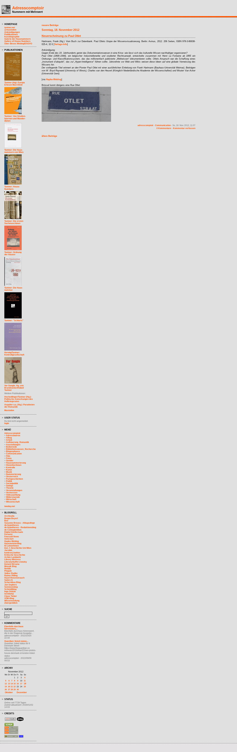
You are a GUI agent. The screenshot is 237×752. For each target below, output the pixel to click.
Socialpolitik (12, 483)
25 (25, 687)
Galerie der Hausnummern (17, 39)
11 (25, 681)
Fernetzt (8, 534)
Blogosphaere (13, 451)
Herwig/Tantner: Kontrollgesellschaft (14, 353)
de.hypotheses (11, 525)
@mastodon (10, 30)
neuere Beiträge (50, 25)
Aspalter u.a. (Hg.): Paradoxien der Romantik (19, 405)
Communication (14, 453)
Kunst (9, 470)
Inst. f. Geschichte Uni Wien (17, 548)
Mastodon (9, 410)
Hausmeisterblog (12, 543)
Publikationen (11, 34)
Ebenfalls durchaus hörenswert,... (13, 627)
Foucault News (11, 536)
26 (6, 689)
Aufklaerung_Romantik (17, 442)
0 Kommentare (163, 128)
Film (8, 456)
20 (9, 687)
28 (12, 689)
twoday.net (9, 506)
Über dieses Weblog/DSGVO (18, 43)
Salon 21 (8, 580)
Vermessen (11, 492)
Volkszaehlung (13, 495)
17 (21, 684)
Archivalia (9, 516)
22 (15, 687)
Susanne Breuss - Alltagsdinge (19, 523)
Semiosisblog (11, 587)
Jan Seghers (10, 585)
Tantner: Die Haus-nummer (13, 289)
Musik (9, 472)
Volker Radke (11, 573)
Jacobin (8, 550)
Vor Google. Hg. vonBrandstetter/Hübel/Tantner (14, 387)
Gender (9, 460)
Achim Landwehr (12, 557)
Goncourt (9, 539)
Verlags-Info (60, 44)
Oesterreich (12, 476)
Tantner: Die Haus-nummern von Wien (13, 151)
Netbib (7, 568)
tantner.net (9, 27)
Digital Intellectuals (13, 532)
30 (18, 689)
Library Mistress (12, 559)
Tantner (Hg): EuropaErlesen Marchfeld (14, 83)
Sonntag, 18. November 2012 (60, 29)
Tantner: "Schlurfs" (13, 320)
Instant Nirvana (11, 564)
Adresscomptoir (28, 8)
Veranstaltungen (14, 490)
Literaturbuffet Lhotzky (15, 562)
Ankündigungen (12, 32)
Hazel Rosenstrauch (14, 578)
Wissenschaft (13, 502)
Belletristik (11, 447)
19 (6, 687)
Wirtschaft (11, 499)
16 (18, 684)
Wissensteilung (11, 600)
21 (12, 687)
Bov (6, 520)
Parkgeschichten (14, 479)
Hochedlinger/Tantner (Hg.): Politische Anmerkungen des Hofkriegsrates (18, 399)
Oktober (9, 692)
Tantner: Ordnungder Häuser (13, 253)
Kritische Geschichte (14, 555)
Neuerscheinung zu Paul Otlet (61, 35)
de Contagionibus (13, 530)
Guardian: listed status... (16, 641)
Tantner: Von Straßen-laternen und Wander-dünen (15, 118)
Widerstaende (13, 497)
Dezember (22, 692)
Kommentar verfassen (184, 128)
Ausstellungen (13, 444)
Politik (9, 481)
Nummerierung (13, 474)
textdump (9, 594)
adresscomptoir (145, 125)
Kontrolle (10, 467)
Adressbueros (13, 435)
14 (12, 684)
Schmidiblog (10, 589)
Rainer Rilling (11, 575)
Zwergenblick (11, 603)
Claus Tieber (10, 596)
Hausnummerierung (16, 463)
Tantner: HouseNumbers (11, 187)
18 (25, 683)
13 (9, 684)
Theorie (10, 488)
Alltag (9, 438)
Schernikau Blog (12, 582)
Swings (9, 485)
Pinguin (8, 571)
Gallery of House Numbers (17, 41)
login (6, 423)
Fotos (9, 458)
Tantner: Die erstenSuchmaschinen (13, 222)
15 (15, 684)
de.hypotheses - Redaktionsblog (20, 527)
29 (15, 689)
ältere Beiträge (49, 136)
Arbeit (9, 440)
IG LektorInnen (11, 546)
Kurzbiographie (11, 36)
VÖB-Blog (9, 598)
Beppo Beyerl (11, 518)
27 (9, 689)
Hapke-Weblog (11, 541)
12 (6, 684)
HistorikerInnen (13, 465)
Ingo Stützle (10, 591)
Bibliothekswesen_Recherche (21, 449)
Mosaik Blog (10, 566)
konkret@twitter (12, 552)
